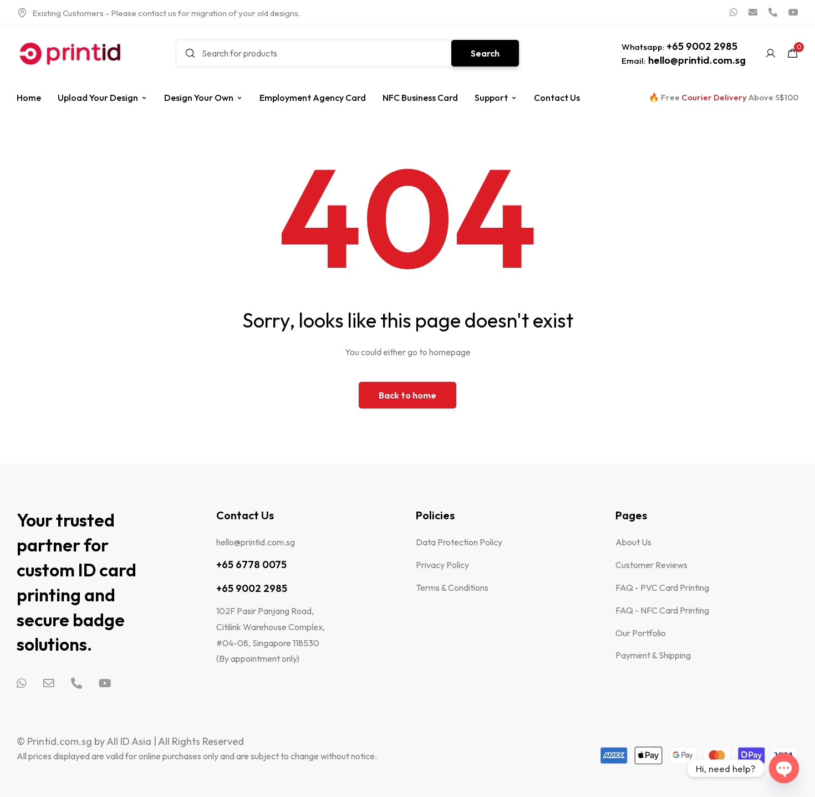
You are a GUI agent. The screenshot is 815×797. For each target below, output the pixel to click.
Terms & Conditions (452, 587)
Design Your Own (198, 97)
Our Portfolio (640, 632)
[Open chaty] (784, 768)
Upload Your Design (98, 97)
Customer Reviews (651, 564)
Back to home (407, 395)
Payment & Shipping (653, 655)
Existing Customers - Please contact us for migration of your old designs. (166, 13)
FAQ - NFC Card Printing (662, 610)
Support (491, 97)
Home (29, 97)
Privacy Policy (442, 564)
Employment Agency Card (312, 97)
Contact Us (557, 97)
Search (485, 53)
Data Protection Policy (459, 542)
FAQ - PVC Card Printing (662, 587)
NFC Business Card (420, 97)
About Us (633, 542)
